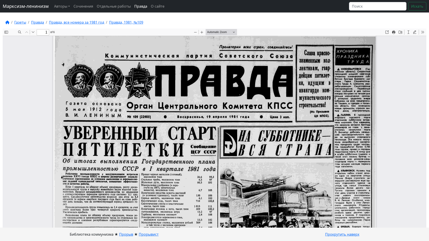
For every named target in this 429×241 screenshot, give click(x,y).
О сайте (157, 6)
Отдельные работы (114, 6)
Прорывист (149, 234)
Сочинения (83, 6)
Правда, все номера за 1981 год (76, 22)
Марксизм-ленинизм (26, 6)
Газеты (20, 22)
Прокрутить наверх (342, 234)
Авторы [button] (60, 6)
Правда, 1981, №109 (126, 22)
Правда (140, 6)
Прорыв (126, 234)
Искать (417, 6)
